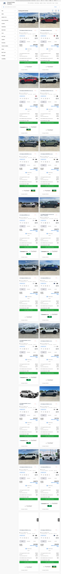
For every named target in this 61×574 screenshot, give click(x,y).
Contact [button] (56, 3)
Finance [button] (44, 3)
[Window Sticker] (37, 38)
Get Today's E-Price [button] (29, 62)
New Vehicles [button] (31, 3)
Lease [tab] (34, 41)
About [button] (53, 3)
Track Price (29, 49)
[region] (28, 56)
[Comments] (35, 38)
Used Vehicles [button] (36, 3)
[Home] (28, 3)
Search (55, 6)
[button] (38, 20)
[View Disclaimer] (28, 38)
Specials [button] (41, 3)
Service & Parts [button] (49, 3)
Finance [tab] (28, 41)
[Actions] (37, 30)
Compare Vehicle (24, 69)
